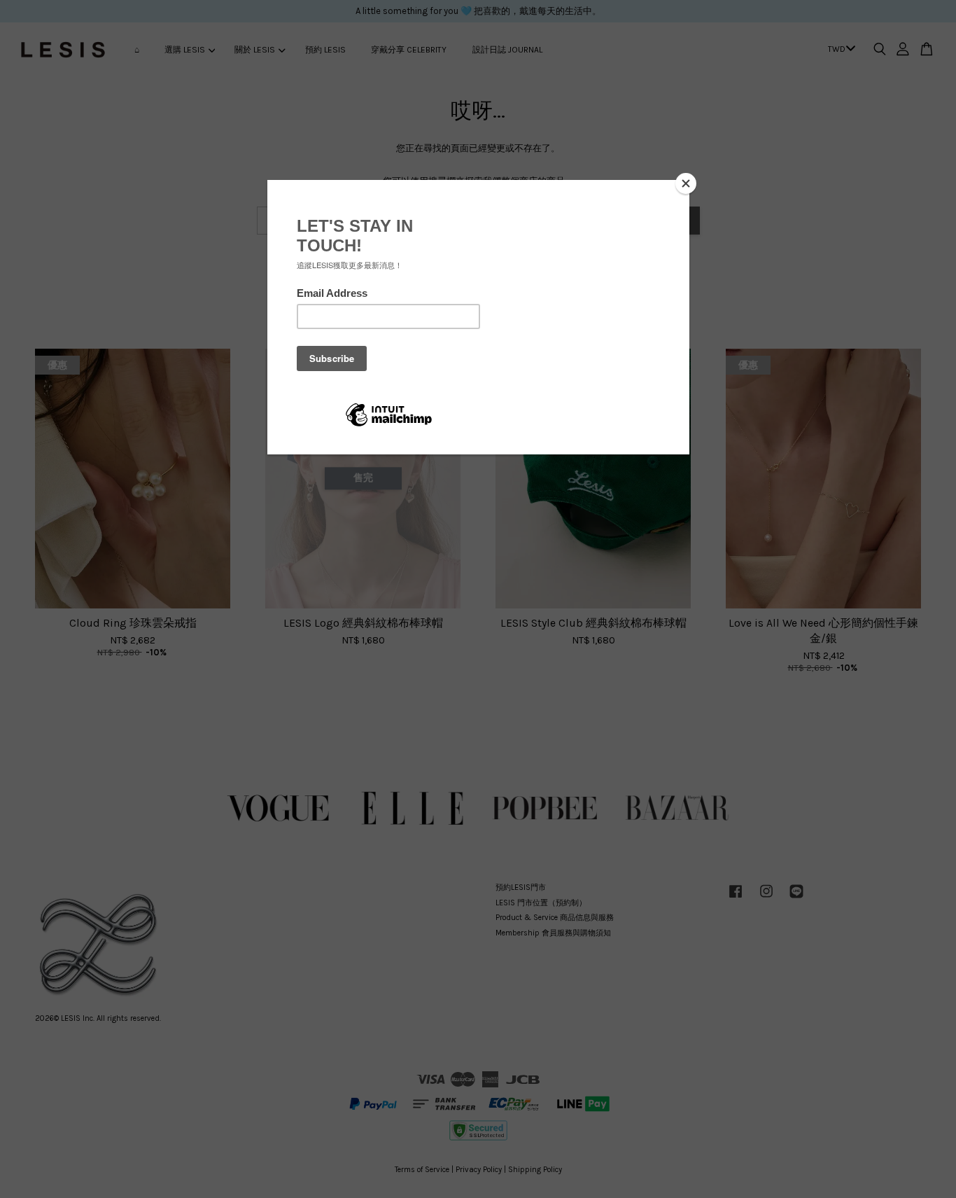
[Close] (685, 183)
